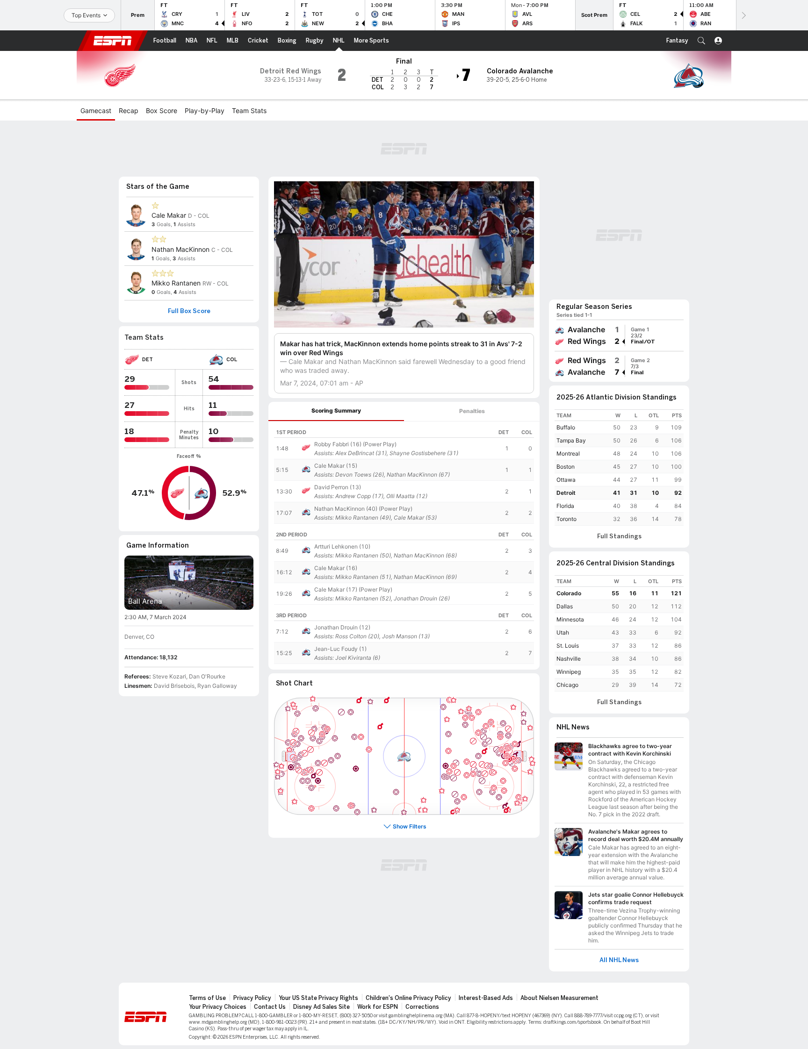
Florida (565, 505)
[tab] (336, 411)
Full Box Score (189, 311)
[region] (404, 472)
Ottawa (566, 479)
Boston (565, 466)
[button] (701, 40)
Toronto (566, 518)
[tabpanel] (404, 545)
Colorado (568, 593)
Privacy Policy (252, 998)
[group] (619, 335)
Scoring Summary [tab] (336, 410)
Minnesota (570, 619)
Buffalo (565, 427)
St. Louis (567, 645)
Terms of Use (207, 998)
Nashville (568, 658)
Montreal (568, 453)
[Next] (743, 15)
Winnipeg (568, 671)
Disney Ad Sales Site (321, 1007)
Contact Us (270, 1007)
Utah (562, 632)
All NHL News (619, 960)
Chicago (567, 684)
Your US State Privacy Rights (318, 998)
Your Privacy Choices (217, 1007)
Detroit (566, 492)
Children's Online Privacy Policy (408, 998)
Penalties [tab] (472, 410)
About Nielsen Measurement (559, 998)
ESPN (113, 40)
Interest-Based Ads (486, 998)
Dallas (564, 606)
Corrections (422, 1007)
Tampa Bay (571, 440)
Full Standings (619, 536)
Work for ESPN (377, 1007)
